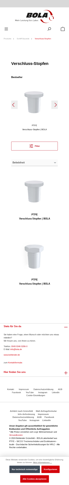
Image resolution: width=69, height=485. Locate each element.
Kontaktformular (15, 362)
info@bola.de (16, 349)
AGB (60, 389)
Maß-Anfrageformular (46, 411)
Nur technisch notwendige (25, 469)
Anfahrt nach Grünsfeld (21, 411)
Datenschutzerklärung (43, 389)
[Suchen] (49, 29)
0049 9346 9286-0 (19, 346)
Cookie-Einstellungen (35, 395)
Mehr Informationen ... (42, 462)
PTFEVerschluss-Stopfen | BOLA (34, 216)
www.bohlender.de (12, 355)
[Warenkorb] (62, 29)
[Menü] (6, 29)
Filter (37, 146)
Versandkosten (16, 435)
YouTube (30, 392)
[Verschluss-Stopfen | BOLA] (34, 102)
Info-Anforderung (26, 414)
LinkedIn (55, 392)
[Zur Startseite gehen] (34, 16)
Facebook (16, 392)
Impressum (24, 389)
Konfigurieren (50, 469)
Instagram (42, 392)
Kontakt (10, 389)
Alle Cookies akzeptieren (35, 479)
